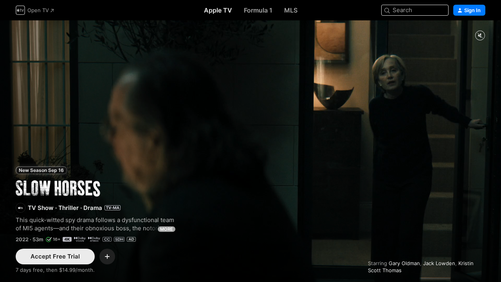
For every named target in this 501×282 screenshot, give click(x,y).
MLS (290, 10)
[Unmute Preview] (479, 36)
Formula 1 (258, 10)
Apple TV (218, 10)
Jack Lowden (439, 263)
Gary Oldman (404, 263)
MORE (166, 229)
